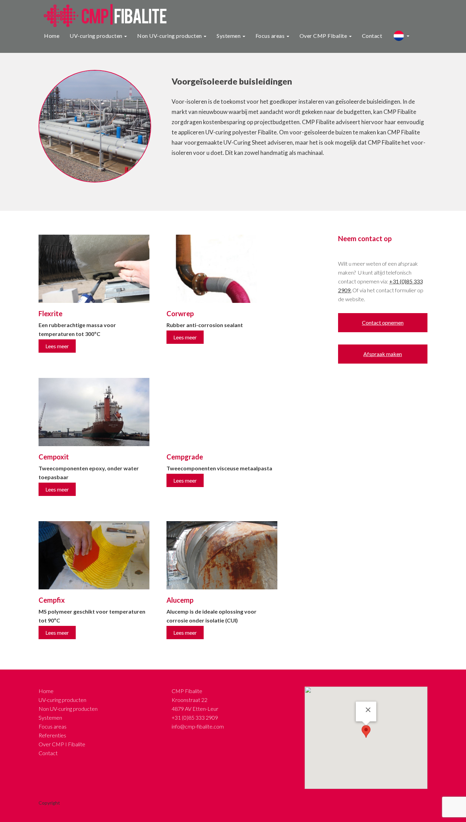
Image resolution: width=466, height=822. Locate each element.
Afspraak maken (382, 354)
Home (51, 35)
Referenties (52, 735)
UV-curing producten (96, 35)
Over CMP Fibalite (324, 35)
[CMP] (102, 15)
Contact (372, 35)
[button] (366, 731)
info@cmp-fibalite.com (198, 726)
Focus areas (271, 35)
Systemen (229, 35)
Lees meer (57, 346)
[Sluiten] (368, 710)
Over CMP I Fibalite (62, 744)
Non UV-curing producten (170, 35)
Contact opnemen (383, 322)
